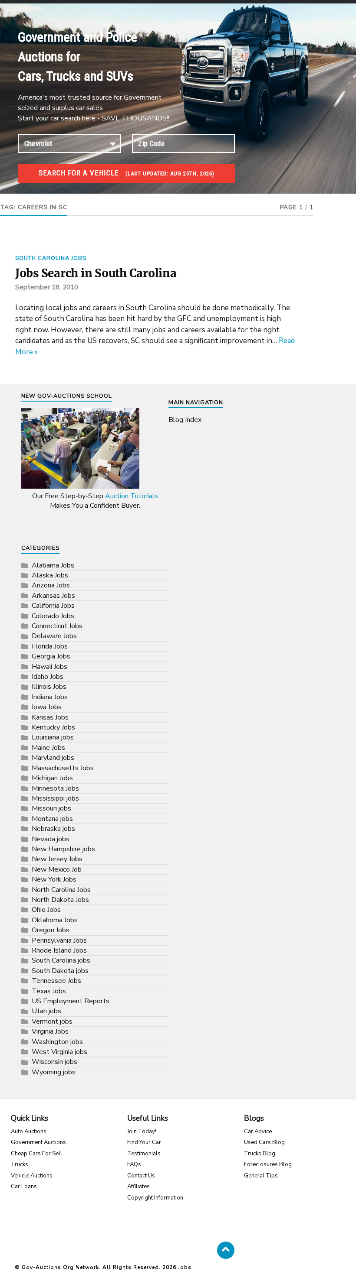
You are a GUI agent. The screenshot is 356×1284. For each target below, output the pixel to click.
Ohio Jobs (46, 909)
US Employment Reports (70, 1001)
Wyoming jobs (54, 1072)
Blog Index (184, 420)
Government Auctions (38, 1142)
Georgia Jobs (51, 656)
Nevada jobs (50, 839)
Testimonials (144, 1154)
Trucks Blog (259, 1154)
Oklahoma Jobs (55, 920)
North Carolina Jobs (61, 890)
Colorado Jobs (53, 616)
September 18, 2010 (46, 287)
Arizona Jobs (51, 585)
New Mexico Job (57, 869)
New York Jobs (54, 879)
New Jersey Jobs (57, 859)
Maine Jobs (48, 747)
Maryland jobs (53, 757)
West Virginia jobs (59, 1052)
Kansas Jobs (50, 717)
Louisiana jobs (53, 737)
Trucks (19, 1164)
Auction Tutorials (131, 496)
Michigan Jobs (52, 778)
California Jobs (53, 605)
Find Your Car (144, 1142)
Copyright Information (155, 1198)
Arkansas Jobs (53, 595)
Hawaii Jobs (49, 666)
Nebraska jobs (53, 828)
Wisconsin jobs (54, 1062)
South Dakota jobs (60, 971)
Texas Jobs (49, 991)
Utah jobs (46, 1011)
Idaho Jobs (47, 676)
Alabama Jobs (53, 565)
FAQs (134, 1164)
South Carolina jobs (50, 258)
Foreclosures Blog (268, 1164)
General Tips (261, 1176)
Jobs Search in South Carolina (96, 273)
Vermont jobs (52, 1021)
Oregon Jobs (50, 930)
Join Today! (141, 1131)
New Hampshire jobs (63, 849)
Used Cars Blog (264, 1142)
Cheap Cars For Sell (36, 1154)
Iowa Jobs (47, 707)
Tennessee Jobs (56, 981)
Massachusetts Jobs (63, 768)
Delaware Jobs (54, 636)
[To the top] (225, 1250)
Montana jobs (52, 819)
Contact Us (141, 1176)
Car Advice (258, 1131)
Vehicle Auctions (32, 1176)
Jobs (184, 1267)
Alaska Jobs (50, 575)
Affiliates (138, 1186)
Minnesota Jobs (55, 788)
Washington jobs (57, 1042)
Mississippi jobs (55, 798)
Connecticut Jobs (57, 626)
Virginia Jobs (50, 1031)
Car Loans (24, 1186)
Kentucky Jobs (53, 727)
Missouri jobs (51, 808)
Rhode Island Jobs (59, 950)
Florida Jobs (50, 646)
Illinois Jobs (49, 686)
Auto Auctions (28, 1131)
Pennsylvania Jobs (59, 940)
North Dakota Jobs (60, 900)
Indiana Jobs (50, 697)
